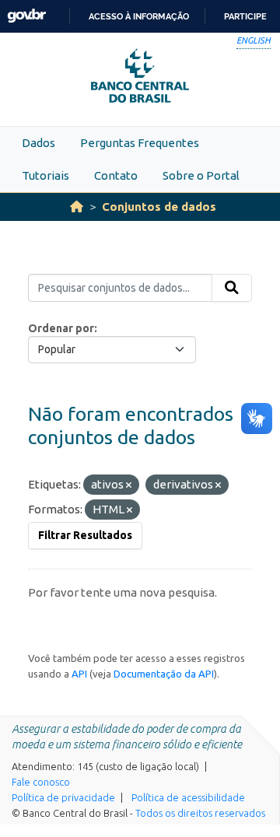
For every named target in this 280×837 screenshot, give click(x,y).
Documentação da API (164, 673)
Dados (38, 142)
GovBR (26, 16)
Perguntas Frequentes (139, 142)
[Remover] (128, 485)
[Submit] (232, 288)
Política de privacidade (63, 797)
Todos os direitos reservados (200, 812)
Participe (245, 16)
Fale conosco (41, 781)
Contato (116, 175)
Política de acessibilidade (188, 797)
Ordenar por (61, 328)
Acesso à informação (139, 16)
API (79, 673)
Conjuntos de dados (159, 206)
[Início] (76, 206)
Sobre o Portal (201, 175)
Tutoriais (45, 175)
